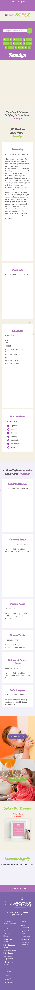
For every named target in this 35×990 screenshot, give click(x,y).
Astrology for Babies (25, 932)
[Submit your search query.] (29, 31)
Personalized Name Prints (25, 926)
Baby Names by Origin (9, 946)
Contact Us (7, 979)
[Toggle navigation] (3, 19)
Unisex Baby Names (8, 940)
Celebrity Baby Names (9, 963)
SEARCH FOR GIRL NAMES (17, 779)
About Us (7, 976)
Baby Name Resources (24, 943)
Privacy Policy (9, 982)
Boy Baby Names (7, 929)
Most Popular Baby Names (8, 957)
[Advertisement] (17, 82)
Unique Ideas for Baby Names (10, 952)
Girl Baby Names (7, 935)
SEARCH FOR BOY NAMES (17, 736)
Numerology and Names (25, 938)
